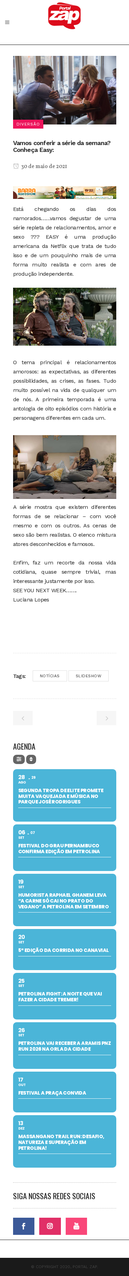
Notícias (50, 675)
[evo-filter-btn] (19, 759)
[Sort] (31, 759)
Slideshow (89, 675)
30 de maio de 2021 (43, 166)
